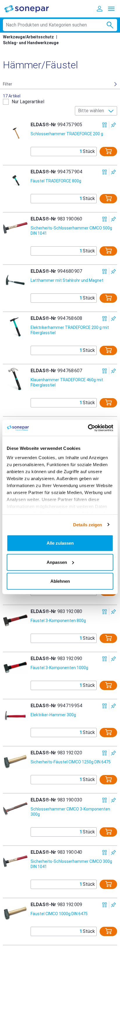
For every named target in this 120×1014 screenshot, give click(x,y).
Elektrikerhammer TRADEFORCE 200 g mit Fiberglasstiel (70, 330)
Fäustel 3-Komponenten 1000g (59, 667)
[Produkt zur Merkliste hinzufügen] (113, 125)
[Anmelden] (99, 8)
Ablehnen (60, 581)
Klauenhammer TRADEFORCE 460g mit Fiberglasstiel (67, 382)
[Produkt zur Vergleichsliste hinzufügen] (104, 125)
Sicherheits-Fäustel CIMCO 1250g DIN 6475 (71, 762)
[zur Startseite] (30, 8)
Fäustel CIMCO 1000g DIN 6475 (59, 913)
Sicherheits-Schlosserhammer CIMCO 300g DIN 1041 (71, 864)
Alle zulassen (60, 543)
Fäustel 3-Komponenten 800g (58, 620)
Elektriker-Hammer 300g (53, 714)
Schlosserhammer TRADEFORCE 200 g (67, 133)
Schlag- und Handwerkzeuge (31, 42)
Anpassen (57, 561)
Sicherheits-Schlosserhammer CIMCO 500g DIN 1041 (71, 231)
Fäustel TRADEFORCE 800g (56, 181)
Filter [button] (7, 84)
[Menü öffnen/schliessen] (111, 8)
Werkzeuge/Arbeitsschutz (28, 37)
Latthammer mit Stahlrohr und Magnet (67, 280)
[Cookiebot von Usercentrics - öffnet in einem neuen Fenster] (87, 428)
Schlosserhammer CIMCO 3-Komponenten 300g (70, 812)
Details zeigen (87, 524)
